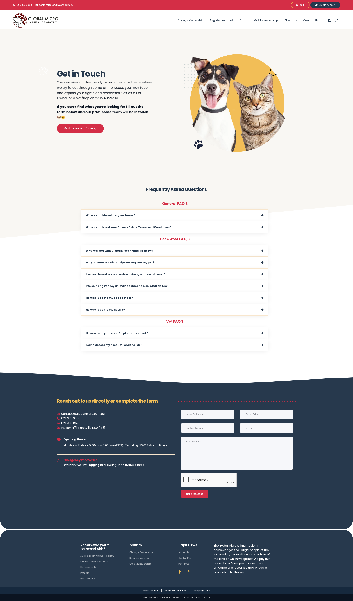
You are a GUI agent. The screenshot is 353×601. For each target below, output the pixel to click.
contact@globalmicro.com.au (56, 5)
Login (301, 4)
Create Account (327, 4)
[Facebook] (329, 20)
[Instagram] (336, 20)
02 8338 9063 (24, 5)
